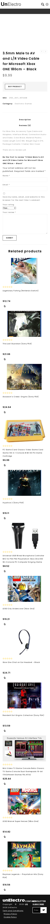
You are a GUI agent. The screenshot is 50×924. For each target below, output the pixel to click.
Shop (14, 16)
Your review (9, 212)
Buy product (15, 86)
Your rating (8, 204)
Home (7, 16)
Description (25, 119)
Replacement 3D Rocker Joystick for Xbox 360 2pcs (45, 51)
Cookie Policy (10, 917)
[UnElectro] (11, 4)
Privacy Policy (10, 914)
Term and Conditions (13, 911)
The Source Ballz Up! (41, 51)
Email (6, 185)
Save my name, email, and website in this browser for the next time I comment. (24, 198)
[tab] (25, 120)
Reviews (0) (25, 125)
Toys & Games (26, 16)
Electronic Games (23, 104)
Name (6, 176)
